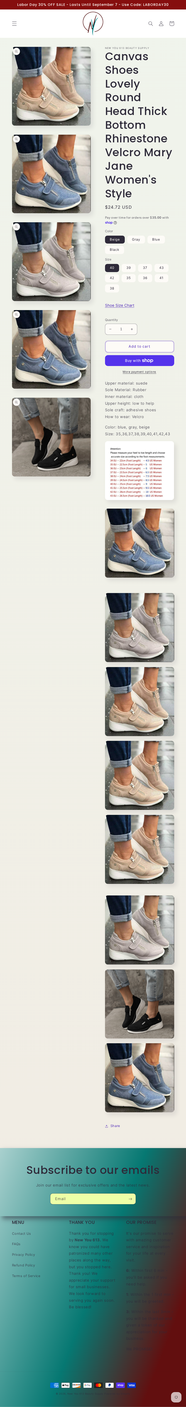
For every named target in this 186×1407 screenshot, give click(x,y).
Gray (136, 239)
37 (145, 268)
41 (161, 278)
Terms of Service (26, 1276)
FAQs (16, 1244)
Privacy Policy (23, 1255)
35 (128, 278)
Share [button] (115, 1126)
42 (112, 278)
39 (128, 268)
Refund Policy (23, 1265)
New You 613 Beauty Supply (85, 1393)
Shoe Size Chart (119, 305)
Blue (156, 239)
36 (145, 278)
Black (114, 250)
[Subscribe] (130, 1198)
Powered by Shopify (117, 1393)
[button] (14, 23)
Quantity (111, 320)
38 (112, 288)
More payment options (139, 371)
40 (112, 268)
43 (161, 268)
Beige (115, 239)
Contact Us (21, 1234)
